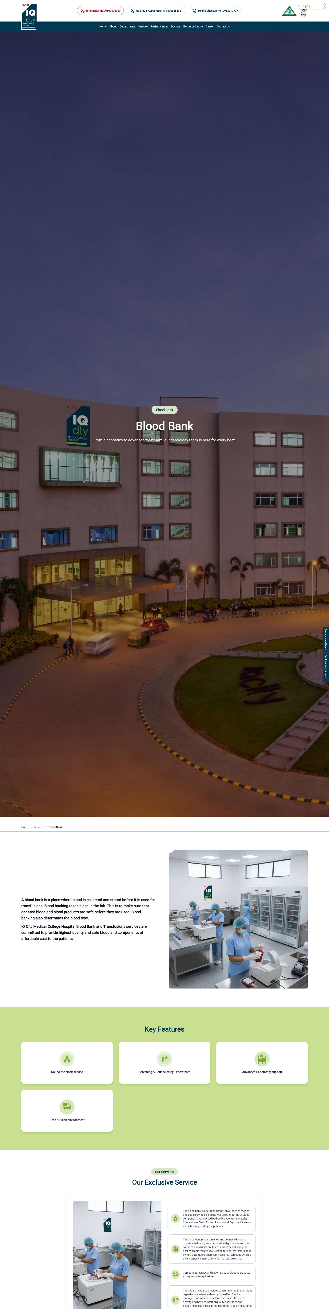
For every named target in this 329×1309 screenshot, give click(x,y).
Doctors (175, 26)
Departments (127, 26)
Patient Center (159, 26)
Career (210, 26)
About (113, 26)
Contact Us (223, 26)
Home (102, 26)
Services (143, 26)
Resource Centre (193, 26)
